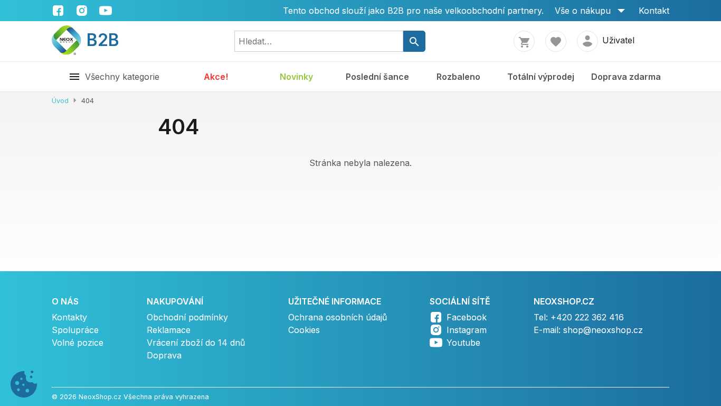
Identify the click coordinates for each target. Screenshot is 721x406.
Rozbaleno (458, 76)
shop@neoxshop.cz (603, 330)
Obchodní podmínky (187, 317)
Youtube (463, 342)
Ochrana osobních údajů (337, 317)
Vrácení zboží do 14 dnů (196, 342)
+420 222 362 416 (587, 317)
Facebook (467, 317)
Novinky (296, 76)
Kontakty (69, 317)
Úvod (60, 101)
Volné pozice (77, 342)
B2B (96, 40)
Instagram (467, 330)
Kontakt (654, 10)
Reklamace (169, 330)
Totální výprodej (540, 76)
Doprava (164, 355)
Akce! (216, 76)
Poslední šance (377, 76)
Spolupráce (75, 330)
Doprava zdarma (626, 76)
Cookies (304, 330)
